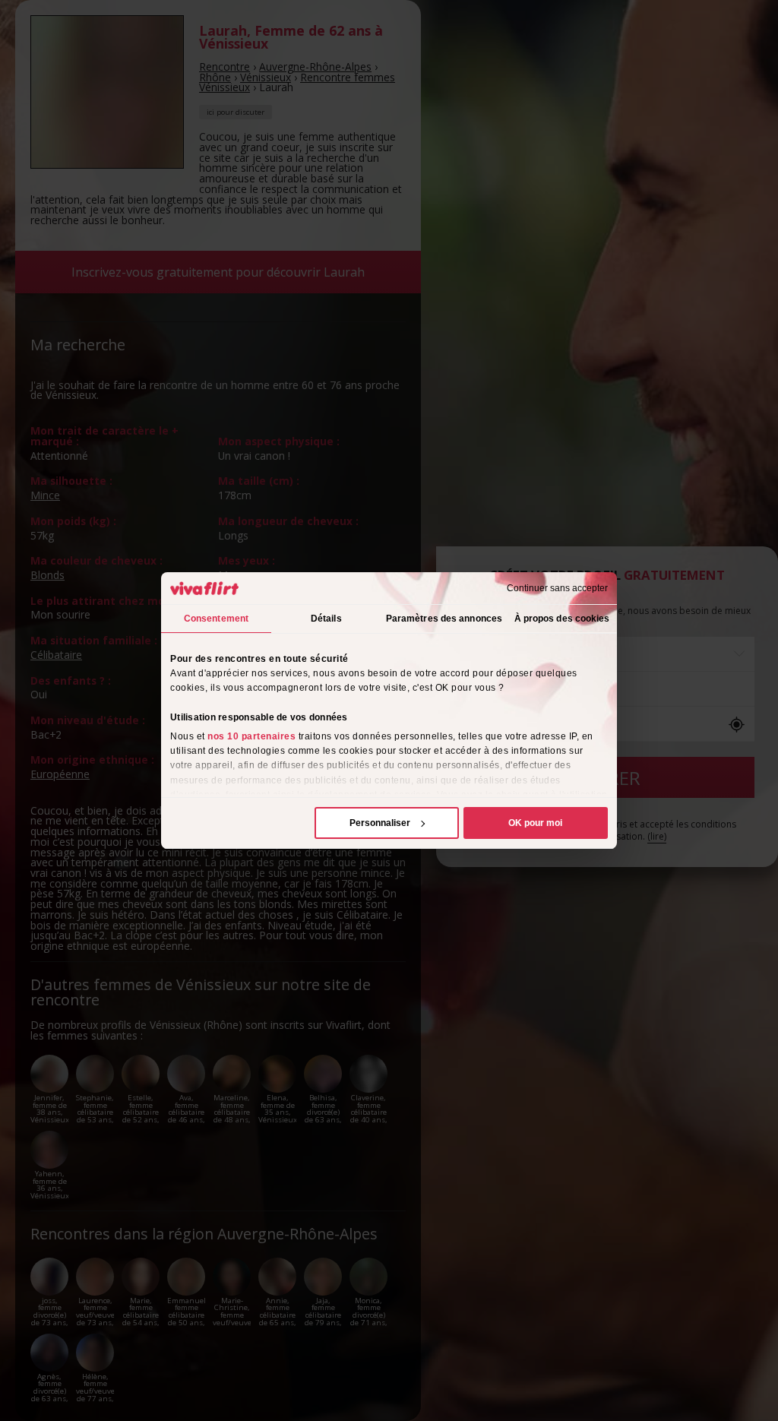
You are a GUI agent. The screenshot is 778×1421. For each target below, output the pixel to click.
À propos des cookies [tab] (562, 618)
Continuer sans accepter (557, 588)
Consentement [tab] (216, 618)
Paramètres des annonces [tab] (444, 618)
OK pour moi (535, 823)
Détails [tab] (326, 618)
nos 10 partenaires (251, 736)
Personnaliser (379, 823)
